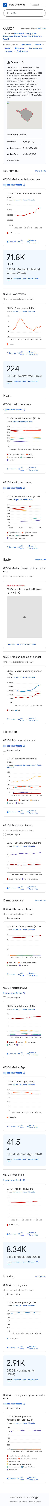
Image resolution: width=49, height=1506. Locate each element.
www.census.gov (13, 160)
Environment (23, 51)
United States (20, 36)
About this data (29, 200)
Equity (8, 48)
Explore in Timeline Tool (33, 242)
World (6, 39)
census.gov (17, 200)
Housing (9, 51)
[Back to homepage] (5, 5)
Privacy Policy (35, 1502)
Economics (26, 44)
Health (38, 44)
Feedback (35, 5)
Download (12, 242)
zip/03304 (41, 28)
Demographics (35, 48)
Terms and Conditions (17, 1502)
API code (22, 242)
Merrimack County (22, 33)
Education (19, 48)
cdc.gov (16, 421)
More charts (40, 171)
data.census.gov (29, 765)
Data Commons (17, 4)
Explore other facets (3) (14, 993)
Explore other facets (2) (14, 185)
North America (35, 36)
